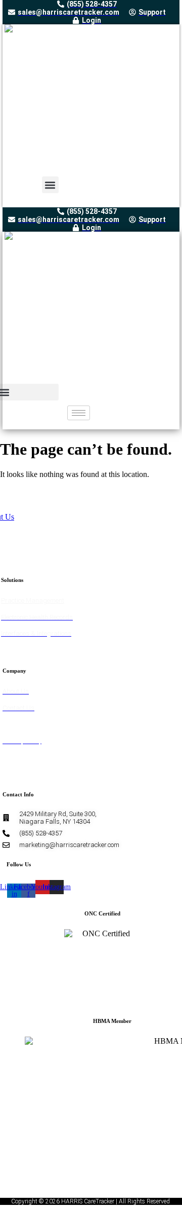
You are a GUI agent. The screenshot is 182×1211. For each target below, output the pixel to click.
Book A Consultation (31, 757)
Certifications (21, 774)
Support (14, 724)
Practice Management (32, 600)
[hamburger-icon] (78, 413)
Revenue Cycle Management (41, 650)
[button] (50, 184)
